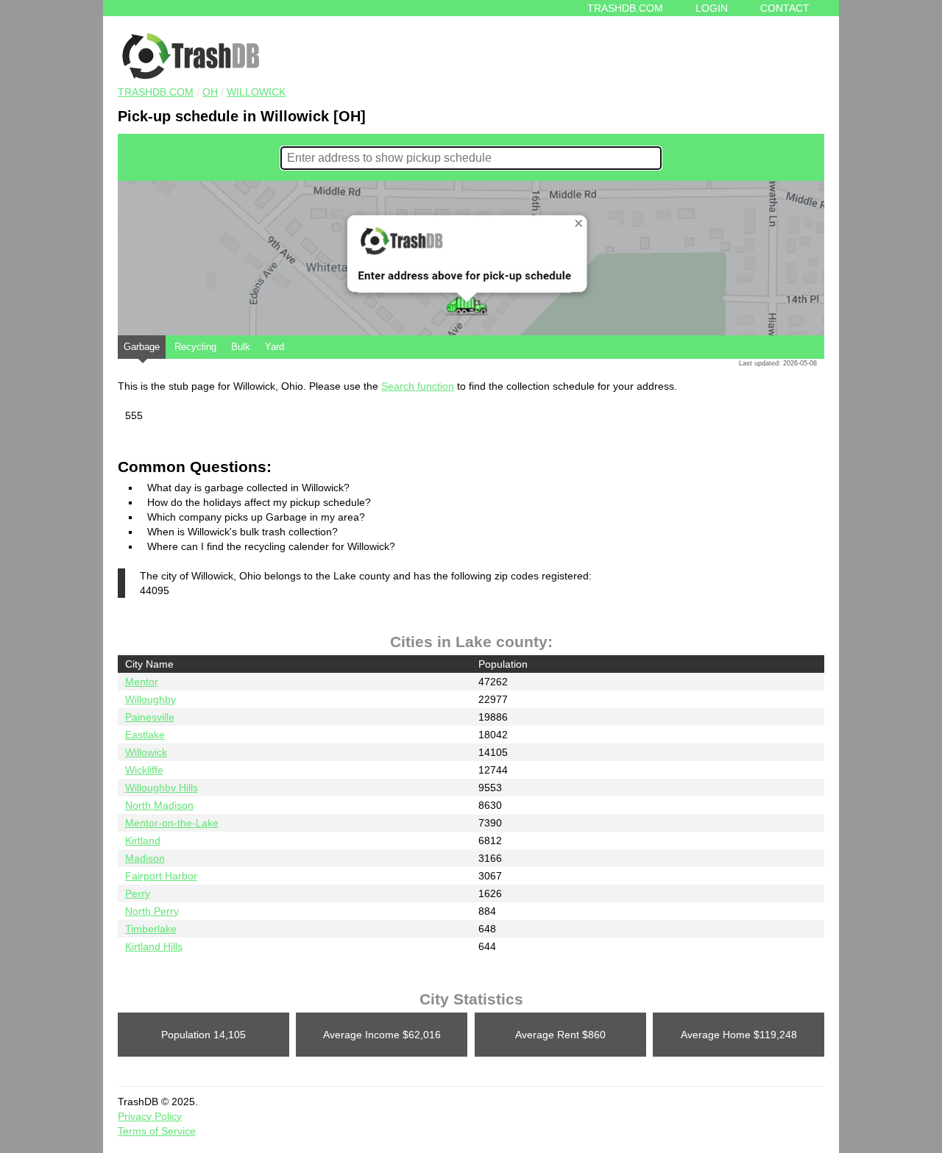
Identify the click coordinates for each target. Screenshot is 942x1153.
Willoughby (150, 699)
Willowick (256, 92)
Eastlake (145, 734)
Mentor (141, 682)
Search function (417, 386)
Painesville (149, 717)
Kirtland (142, 840)
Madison (145, 858)
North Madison (159, 805)
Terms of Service (157, 1131)
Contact (785, 8)
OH (210, 92)
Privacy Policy (150, 1116)
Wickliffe (144, 770)
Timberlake (151, 929)
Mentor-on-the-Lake (172, 823)
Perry (137, 893)
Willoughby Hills (161, 787)
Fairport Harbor (161, 876)
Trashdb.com (625, 8)
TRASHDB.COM (156, 92)
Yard (274, 346)
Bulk (240, 346)
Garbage (142, 346)
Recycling (195, 346)
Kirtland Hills (154, 946)
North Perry (152, 911)
